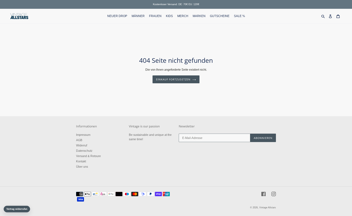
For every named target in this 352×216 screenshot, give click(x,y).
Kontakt (81, 161)
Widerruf (81, 145)
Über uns (82, 166)
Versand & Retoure (88, 156)
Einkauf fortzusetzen (173, 79)
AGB (79, 140)
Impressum (83, 134)
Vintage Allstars (267, 207)
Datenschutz (84, 150)
